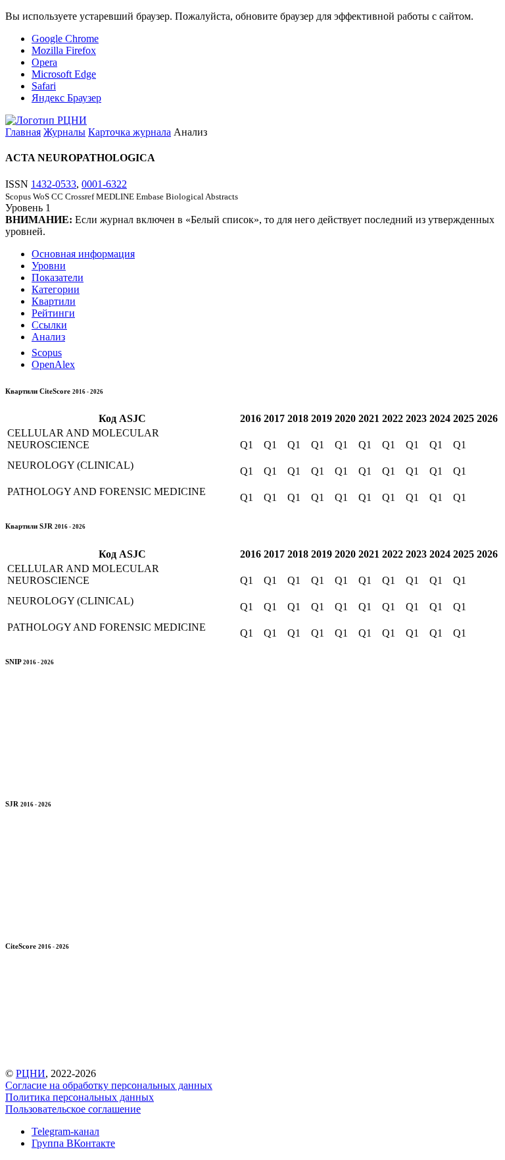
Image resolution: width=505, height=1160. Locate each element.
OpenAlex (53, 364)
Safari (44, 86)
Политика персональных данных (79, 1097)
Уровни (49, 265)
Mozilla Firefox (64, 50)
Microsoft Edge (64, 74)
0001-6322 (104, 184)
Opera (44, 62)
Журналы (64, 132)
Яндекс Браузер (66, 97)
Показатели (58, 277)
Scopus (47, 352)
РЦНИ (30, 1073)
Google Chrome (65, 38)
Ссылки (49, 324)
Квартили (54, 301)
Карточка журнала (129, 132)
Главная (23, 132)
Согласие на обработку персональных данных (108, 1085)
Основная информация (83, 253)
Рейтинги (53, 313)
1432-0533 (53, 184)
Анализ (48, 336)
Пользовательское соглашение (73, 1109)
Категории (56, 289)
